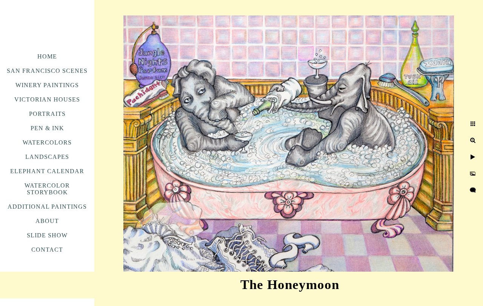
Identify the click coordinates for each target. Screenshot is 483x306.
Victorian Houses (47, 99)
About (47, 221)
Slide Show (47, 235)
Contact (47, 249)
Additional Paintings (47, 206)
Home (47, 56)
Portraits (47, 114)
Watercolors (47, 142)
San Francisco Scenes (47, 71)
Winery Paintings (47, 85)
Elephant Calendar (47, 171)
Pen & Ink (47, 128)
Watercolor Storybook (47, 188)
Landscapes (47, 157)
